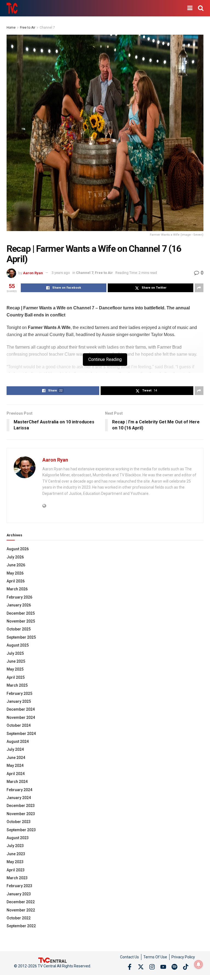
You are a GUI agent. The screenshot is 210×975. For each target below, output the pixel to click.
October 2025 (19, 629)
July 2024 (15, 749)
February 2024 (19, 790)
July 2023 (15, 846)
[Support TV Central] (52, 960)
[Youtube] (163, 967)
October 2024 (19, 725)
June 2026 (16, 565)
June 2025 (16, 661)
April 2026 (16, 581)
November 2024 (21, 717)
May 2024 (15, 765)
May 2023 (15, 862)
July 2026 (15, 557)
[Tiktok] (186, 967)
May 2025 (15, 669)
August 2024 (18, 741)
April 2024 (16, 773)
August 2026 (18, 549)
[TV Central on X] (141, 967)
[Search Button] (200, 8)
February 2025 (19, 693)
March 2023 (17, 878)
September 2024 (21, 733)
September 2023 (21, 830)
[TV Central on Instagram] (152, 967)
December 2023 (21, 805)
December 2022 (21, 902)
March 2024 (17, 781)
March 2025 (17, 685)
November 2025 (21, 621)
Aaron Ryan (33, 273)
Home (11, 27)
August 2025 (18, 645)
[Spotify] (174, 967)
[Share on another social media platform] (199, 287)
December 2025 (21, 613)
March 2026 (17, 589)
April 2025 (16, 677)
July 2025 (15, 653)
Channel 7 (47, 27)
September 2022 (21, 926)
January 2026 (19, 605)
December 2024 (21, 709)
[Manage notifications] (198, 964)
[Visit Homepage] (12, 8)
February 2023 (19, 886)
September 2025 (21, 637)
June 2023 (16, 854)
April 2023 (16, 870)
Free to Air (27, 27)
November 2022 (21, 910)
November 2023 (21, 814)
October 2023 (19, 822)
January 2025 (19, 701)
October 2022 (19, 918)
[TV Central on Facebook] (130, 967)
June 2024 (16, 757)
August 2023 (18, 838)
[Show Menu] (189, 8)
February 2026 (19, 597)
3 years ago (61, 273)
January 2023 (19, 894)
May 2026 (15, 573)
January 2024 (19, 797)
